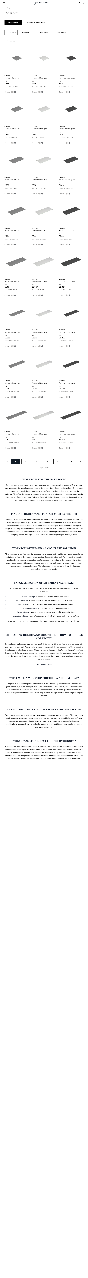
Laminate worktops (20, 616)
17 (72, 461)
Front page (8, 8)
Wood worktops (28, 597)
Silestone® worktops (30, 608)
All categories (13, 22)
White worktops (22, 600)
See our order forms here (44, 664)
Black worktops (24, 604)
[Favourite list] (84, 3)
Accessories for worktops (36, 22)
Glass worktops (23, 612)
